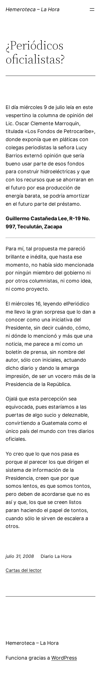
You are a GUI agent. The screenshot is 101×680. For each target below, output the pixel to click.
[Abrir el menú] (92, 9)
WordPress (64, 658)
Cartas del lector (24, 570)
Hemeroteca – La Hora (32, 9)
